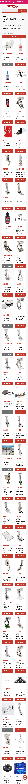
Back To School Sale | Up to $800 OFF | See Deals (14, 2)
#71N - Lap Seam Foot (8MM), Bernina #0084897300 (7, 436)
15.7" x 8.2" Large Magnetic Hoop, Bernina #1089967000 (7, 551)
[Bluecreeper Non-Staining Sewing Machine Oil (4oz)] (8, 82)
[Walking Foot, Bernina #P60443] (20, 139)
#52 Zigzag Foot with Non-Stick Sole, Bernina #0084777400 (20, 350)
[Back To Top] (25, 781)
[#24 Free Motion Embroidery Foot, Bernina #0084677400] (8, 168)
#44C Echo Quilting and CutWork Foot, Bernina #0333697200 (19, 609)
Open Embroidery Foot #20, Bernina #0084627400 (7, 378)
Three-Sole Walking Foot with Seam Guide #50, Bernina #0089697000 (20, 90)
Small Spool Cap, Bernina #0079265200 (7, 694)
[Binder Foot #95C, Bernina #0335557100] (8, 602)
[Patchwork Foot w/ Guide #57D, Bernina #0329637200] (20, 111)
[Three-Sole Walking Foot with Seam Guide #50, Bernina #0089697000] (20, 82)
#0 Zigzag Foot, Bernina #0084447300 (7, 665)
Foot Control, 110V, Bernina (6, 405)
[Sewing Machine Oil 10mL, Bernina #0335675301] (20, 168)
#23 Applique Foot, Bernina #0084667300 (19, 289)
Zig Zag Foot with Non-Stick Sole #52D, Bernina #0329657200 (7, 637)
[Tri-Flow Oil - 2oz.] (8, 226)
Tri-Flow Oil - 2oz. (6, 231)
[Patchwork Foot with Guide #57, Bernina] (8, 254)
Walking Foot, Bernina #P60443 (19, 145)
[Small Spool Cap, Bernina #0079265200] (8, 688)
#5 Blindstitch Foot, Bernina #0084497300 (19, 550)
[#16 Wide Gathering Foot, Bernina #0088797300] (20, 429)
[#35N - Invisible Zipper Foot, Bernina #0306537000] (8, 197)
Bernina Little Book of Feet (6, 144)
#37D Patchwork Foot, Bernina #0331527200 (20, 318)
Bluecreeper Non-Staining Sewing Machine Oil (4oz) (7, 89)
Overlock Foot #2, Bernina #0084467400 (20, 579)
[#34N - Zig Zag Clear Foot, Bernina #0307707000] (8, 515)
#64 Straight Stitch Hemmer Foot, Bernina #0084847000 (20, 204)
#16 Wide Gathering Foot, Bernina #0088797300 (20, 436)
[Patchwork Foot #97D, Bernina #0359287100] (20, 226)
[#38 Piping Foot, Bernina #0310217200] (20, 458)
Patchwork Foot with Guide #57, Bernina (7, 260)
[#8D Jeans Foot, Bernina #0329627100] (20, 659)
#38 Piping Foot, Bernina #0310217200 (20, 464)
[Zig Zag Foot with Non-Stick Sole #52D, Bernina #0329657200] (8, 631)
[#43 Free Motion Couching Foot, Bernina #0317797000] (20, 747)
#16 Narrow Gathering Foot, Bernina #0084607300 (20, 723)
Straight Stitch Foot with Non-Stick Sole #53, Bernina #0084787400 (20, 494)
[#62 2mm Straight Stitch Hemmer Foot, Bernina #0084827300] (20, 631)
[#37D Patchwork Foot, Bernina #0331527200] (20, 313)
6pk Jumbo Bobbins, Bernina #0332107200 (20, 694)
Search (23, 10)
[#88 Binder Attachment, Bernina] (8, 313)
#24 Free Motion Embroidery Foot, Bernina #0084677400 (7, 175)
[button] (2, 6)
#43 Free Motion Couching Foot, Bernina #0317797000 (20, 754)
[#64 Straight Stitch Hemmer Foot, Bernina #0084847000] (20, 197)
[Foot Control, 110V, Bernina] (8, 400)
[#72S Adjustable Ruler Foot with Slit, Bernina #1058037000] (8, 487)
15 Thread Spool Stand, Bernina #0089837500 (20, 406)
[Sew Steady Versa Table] (8, 458)
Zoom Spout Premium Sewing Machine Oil (20, 59)
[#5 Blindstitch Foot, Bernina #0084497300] (20, 544)
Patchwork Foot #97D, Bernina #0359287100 (20, 231)
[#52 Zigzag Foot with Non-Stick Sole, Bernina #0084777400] (20, 343)
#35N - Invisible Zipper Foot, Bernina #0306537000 (7, 204)
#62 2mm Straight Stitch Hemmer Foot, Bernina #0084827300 (19, 638)
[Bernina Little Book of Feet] (8, 139)
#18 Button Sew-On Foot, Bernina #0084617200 (20, 521)
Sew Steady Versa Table (6, 463)
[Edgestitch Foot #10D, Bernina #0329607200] (20, 254)
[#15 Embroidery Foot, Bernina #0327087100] (8, 573)
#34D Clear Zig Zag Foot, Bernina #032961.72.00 (20, 377)
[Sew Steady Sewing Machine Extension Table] (8, 53)
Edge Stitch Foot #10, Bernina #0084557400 (7, 289)
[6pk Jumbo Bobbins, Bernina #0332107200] (20, 688)
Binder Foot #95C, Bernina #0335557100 (7, 607)
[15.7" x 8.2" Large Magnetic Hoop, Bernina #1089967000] (8, 544)
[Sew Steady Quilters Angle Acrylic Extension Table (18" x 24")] (8, 717)
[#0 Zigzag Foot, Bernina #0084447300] (8, 659)
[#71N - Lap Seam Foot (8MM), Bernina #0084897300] (8, 429)
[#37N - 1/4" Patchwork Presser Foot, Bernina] (8, 343)
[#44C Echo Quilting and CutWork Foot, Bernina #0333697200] (20, 602)
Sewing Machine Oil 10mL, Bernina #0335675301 (20, 174)
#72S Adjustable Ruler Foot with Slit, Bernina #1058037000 (7, 493)
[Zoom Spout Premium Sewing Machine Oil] (20, 53)
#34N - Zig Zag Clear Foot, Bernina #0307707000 (7, 522)
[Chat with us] (21, 6)
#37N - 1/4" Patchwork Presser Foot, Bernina (6, 350)
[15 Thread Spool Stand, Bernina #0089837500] (20, 400)
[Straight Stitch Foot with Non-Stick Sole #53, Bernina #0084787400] (20, 487)
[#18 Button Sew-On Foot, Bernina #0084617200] (20, 515)
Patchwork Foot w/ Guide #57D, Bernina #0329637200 (20, 117)
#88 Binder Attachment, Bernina (6, 320)
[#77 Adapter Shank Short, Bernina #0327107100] (8, 747)
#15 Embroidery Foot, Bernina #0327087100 (7, 579)
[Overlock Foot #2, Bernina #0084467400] (20, 573)
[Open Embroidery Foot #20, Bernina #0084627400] (8, 372)
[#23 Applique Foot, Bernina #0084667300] (20, 283)
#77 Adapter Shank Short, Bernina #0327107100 (6, 754)
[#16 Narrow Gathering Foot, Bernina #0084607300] (20, 717)
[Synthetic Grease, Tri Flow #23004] (8, 111)
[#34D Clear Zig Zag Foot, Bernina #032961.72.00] (20, 372)
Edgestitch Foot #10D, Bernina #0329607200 (20, 260)
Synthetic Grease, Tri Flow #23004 (7, 116)
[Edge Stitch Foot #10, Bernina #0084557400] (8, 283)
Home (4, 16)
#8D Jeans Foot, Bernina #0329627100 (20, 665)
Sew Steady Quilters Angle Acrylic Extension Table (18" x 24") (7, 725)
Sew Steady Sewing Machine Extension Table (7, 59)
